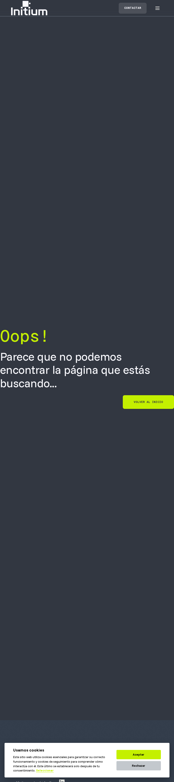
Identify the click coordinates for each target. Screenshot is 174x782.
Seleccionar (45, 770)
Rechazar (138, 765)
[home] (29, 8)
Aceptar (138, 754)
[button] (157, 8)
